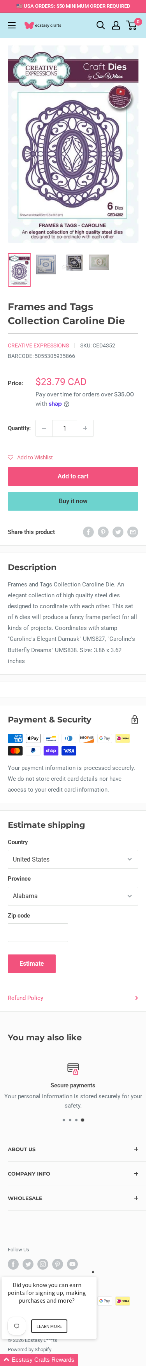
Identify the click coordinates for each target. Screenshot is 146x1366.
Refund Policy (25, 997)
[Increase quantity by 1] (85, 428)
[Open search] (101, 25)
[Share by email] (132, 531)
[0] (132, 25)
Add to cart (73, 476)
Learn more (49, 1326)
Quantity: (19, 428)
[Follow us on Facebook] (13, 1264)
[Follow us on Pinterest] (57, 1264)
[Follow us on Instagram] (42, 1264)
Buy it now (73, 501)
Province (19, 878)
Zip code (19, 915)
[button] (30, 457)
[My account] (116, 25)
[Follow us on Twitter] (28, 1264)
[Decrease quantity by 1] (44, 428)
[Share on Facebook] (88, 531)
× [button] (93, 1271)
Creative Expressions (38, 345)
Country (18, 842)
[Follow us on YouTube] (72, 1264)
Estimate (31, 963)
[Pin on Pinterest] (103, 531)
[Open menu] (12, 25)
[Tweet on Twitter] (118, 531)
